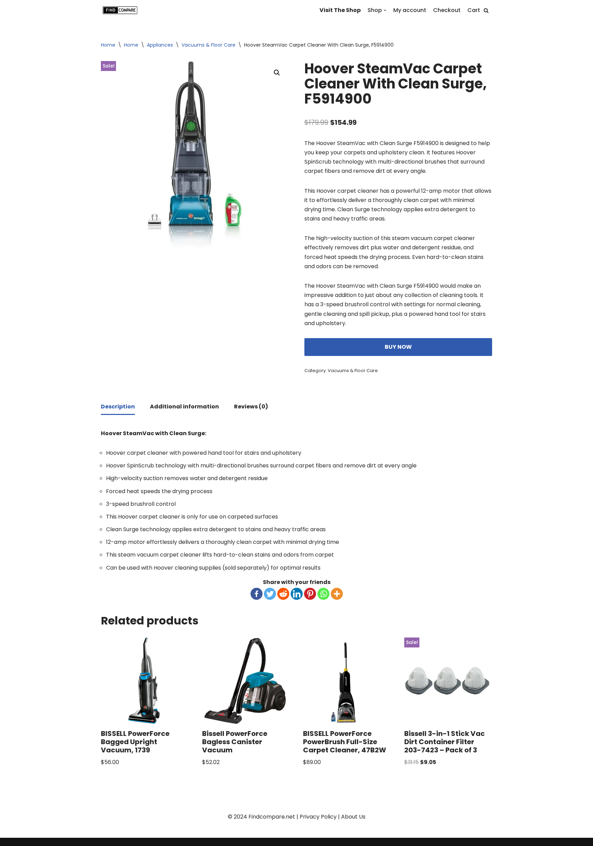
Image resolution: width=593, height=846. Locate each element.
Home (108, 44)
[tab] (118, 407)
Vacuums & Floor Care (208, 44)
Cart (473, 10)
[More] (337, 594)
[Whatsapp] (323, 594)
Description (118, 406)
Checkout (447, 10)
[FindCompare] (121, 10)
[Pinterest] (310, 594)
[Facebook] (257, 594)
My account (409, 10)
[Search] (486, 10)
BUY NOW (398, 347)
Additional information (184, 406)
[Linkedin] (297, 594)
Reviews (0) (251, 406)
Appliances (160, 44)
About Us (353, 817)
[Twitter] (270, 594)
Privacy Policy (318, 817)
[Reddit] (283, 594)
